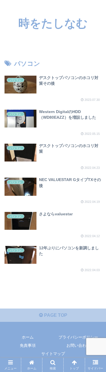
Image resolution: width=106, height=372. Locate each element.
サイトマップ (53, 353)
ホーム (28, 337)
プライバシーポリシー (78, 337)
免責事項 (28, 345)
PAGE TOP (55, 315)
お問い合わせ (78, 345)
